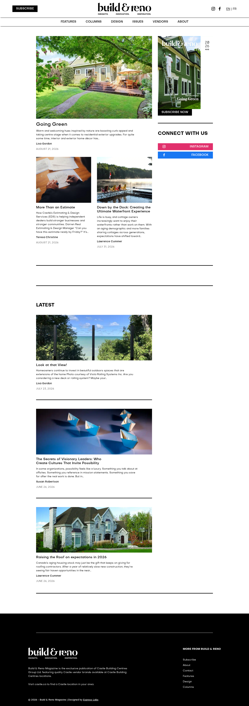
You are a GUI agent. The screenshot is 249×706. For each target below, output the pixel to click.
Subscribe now (175, 112)
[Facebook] (219, 9)
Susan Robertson (47, 481)
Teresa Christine (47, 237)
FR (235, 9)
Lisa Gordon (44, 144)
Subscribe (25, 8)
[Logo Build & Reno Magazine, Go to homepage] (124, 8)
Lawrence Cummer (109, 241)
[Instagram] (213, 9)
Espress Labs (90, 700)
